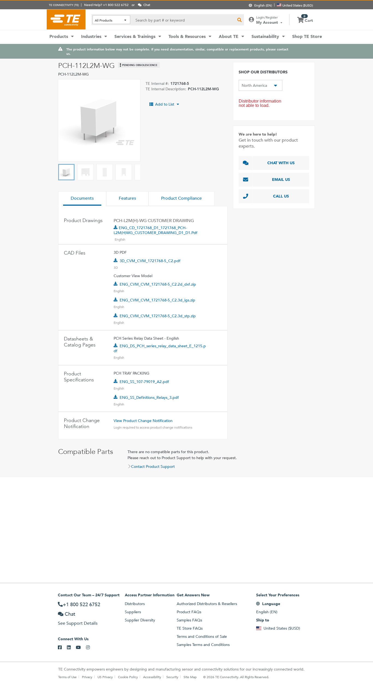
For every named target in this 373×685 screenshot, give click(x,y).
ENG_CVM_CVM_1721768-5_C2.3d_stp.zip (158, 315)
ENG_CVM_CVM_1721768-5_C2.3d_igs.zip (157, 300)
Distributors (135, 603)
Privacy (87, 677)
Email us (281, 179)
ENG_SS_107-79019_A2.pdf (144, 381)
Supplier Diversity (140, 620)
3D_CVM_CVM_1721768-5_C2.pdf (150, 260)
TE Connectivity (66, 19)
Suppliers (133, 611)
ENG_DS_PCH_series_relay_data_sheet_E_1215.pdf (160, 348)
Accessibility (152, 677)
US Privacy (105, 677)
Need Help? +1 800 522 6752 (106, 4)
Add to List (164, 104)
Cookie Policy (128, 677)
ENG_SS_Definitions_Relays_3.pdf (149, 397)
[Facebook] (62, 647)
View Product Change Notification (143, 420)
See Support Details (77, 623)
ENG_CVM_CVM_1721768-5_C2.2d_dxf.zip (158, 284)
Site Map (190, 677)
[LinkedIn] (71, 647)
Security (172, 677)
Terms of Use (67, 677)
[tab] (82, 199)
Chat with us (281, 162)
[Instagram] (90, 647)
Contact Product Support (153, 466)
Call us (281, 196)
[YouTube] (81, 647)
